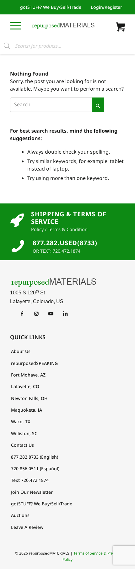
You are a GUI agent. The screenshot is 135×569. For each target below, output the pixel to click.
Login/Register (106, 7)
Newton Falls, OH (29, 398)
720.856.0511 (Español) (35, 469)
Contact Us (22, 445)
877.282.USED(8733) (65, 243)
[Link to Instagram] (36, 313)
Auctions (20, 515)
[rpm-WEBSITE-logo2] (67, 282)
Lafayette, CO (25, 386)
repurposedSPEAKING (34, 363)
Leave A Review (27, 527)
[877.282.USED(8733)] (18, 246)
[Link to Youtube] (50, 313)
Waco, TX (20, 421)
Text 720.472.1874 (30, 480)
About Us (20, 351)
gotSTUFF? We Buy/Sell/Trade (50, 7)
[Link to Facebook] (21, 313)
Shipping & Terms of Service (68, 218)
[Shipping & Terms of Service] (17, 221)
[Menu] (15, 25)
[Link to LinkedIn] (65, 313)
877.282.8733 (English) (34, 457)
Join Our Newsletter (32, 492)
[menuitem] (50, 7)
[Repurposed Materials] (63, 26)
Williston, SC (24, 433)
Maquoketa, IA (26, 410)
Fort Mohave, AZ (28, 375)
